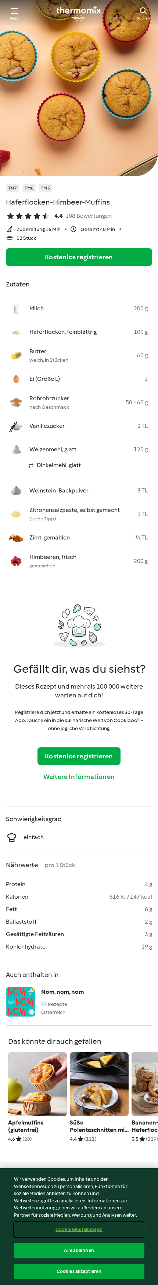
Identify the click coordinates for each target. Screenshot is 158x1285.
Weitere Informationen (79, 777)
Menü (15, 18)
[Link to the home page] (79, 13)
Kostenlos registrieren (79, 257)
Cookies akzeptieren (79, 1271)
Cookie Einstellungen (79, 1229)
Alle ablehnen (79, 1250)
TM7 (12, 188)
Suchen (143, 18)
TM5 (45, 188)
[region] (79, 1226)
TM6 (29, 188)
